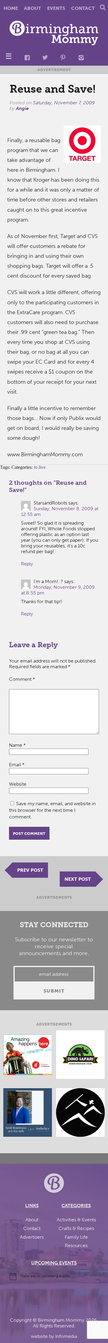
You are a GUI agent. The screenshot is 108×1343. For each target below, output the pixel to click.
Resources (76, 1245)
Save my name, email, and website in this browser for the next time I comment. (52, 810)
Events (56, 8)
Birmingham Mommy (61, 1320)
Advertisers (32, 1237)
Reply (27, 564)
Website (17, 784)
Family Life (76, 1237)
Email (17, 764)
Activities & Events (76, 1219)
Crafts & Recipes (76, 1228)
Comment (22, 679)
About (32, 8)
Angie (22, 108)
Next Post (77, 879)
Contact (83, 8)
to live (40, 467)
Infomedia (66, 1336)
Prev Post (30, 870)
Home (11, 8)
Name (17, 745)
